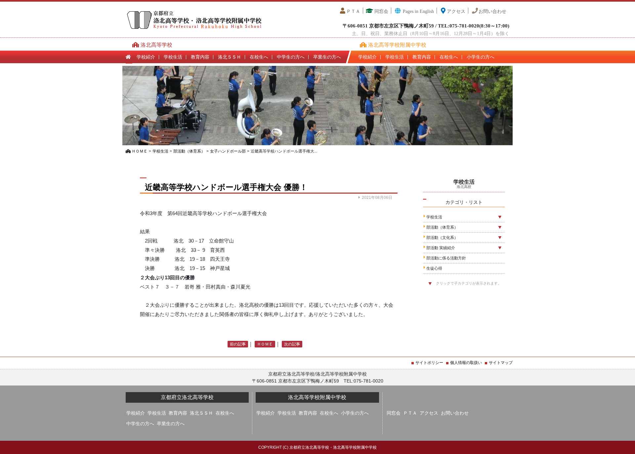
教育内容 (200, 57)
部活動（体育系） (189, 151)
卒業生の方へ (327, 57)
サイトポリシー (429, 362)
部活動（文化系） (442, 237)
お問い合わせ (492, 11)
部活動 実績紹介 (440, 248)
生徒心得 (434, 268)
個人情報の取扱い (466, 362)
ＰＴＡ (353, 11)
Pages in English (418, 11)
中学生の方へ (291, 57)
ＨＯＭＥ (139, 151)
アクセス (456, 11)
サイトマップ (501, 362)
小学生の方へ (480, 57)
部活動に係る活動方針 (446, 258)
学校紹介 (146, 57)
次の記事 (292, 344)
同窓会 (380, 11)
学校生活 (173, 57)
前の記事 (238, 344)
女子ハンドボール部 (228, 151)
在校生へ (259, 57)
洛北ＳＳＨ (229, 57)
